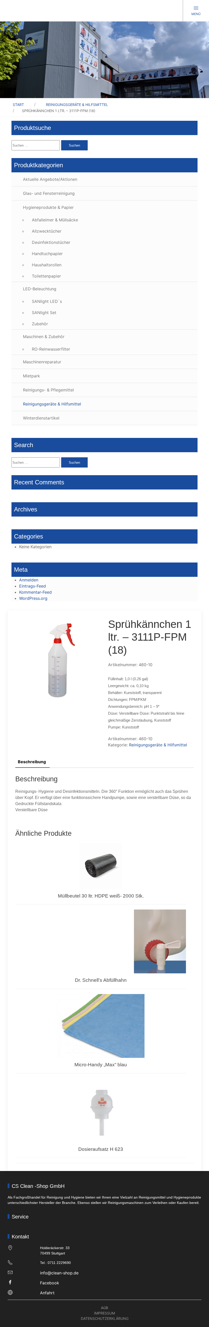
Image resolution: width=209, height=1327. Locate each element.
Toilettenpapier (46, 276)
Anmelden (28, 579)
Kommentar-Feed (35, 592)
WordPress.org (33, 598)
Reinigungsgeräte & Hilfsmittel (77, 104)
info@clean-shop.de (59, 1272)
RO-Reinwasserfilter (51, 349)
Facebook (49, 1282)
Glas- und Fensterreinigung (49, 193)
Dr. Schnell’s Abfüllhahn (101, 980)
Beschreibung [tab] (32, 761)
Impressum (104, 1313)
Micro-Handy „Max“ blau (100, 1064)
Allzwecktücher (46, 231)
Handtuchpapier (47, 253)
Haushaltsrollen (46, 264)
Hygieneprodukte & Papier (48, 207)
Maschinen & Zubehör (43, 336)
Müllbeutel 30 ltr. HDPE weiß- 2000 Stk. (101, 896)
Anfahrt (47, 1292)
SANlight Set (44, 312)
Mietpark (31, 375)
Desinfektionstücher (51, 242)
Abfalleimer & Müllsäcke (55, 219)
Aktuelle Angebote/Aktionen (50, 179)
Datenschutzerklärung (104, 1318)
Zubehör (40, 323)
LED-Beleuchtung (39, 288)
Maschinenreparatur (42, 361)
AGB (104, 1308)
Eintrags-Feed (32, 586)
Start (18, 104)
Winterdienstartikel (41, 418)
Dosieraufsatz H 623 (100, 1149)
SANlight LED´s (47, 301)
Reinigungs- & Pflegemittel (48, 389)
